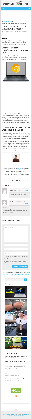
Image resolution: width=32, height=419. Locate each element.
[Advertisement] (16, 15)
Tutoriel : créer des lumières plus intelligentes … (16, 361)
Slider (3, 33)
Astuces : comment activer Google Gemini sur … (16, 356)
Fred (4, 31)
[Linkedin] (13, 180)
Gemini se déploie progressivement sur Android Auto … (15, 372)
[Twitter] (15, 180)
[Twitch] (19, 180)
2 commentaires (10, 33)
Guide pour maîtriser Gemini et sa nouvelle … (15, 378)
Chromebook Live (8, 414)
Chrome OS (24, 31)
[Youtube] (17, 180)
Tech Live (20, 168)
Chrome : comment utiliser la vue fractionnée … (15, 366)
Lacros (11, 40)
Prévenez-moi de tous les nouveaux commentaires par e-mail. (16, 257)
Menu (3, 8)
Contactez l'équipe (18, 415)
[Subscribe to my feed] (16, 396)
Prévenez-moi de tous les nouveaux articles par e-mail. (16, 262)
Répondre (27, 190)
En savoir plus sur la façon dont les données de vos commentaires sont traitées (16, 274)
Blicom (9, 169)
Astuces (20, 31)
